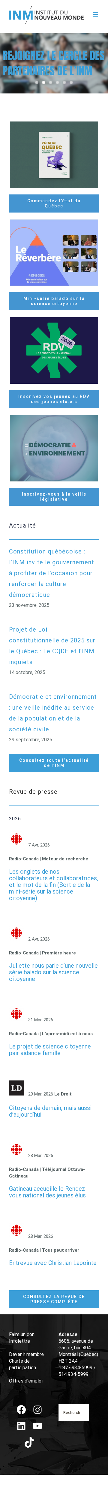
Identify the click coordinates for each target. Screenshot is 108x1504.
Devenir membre (26, 1354)
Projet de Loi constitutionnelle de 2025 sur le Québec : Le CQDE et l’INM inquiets (52, 646)
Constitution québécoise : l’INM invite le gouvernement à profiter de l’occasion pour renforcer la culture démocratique (51, 573)
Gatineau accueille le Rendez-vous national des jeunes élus (48, 1192)
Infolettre (19, 1341)
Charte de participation (22, 1364)
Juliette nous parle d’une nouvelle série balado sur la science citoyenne (53, 972)
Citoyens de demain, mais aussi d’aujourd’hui (50, 1111)
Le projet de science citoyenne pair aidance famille (50, 1049)
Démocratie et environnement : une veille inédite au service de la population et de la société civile (53, 713)
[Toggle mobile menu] (96, 14)
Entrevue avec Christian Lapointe (53, 1263)
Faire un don (21, 1334)
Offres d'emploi (26, 1381)
